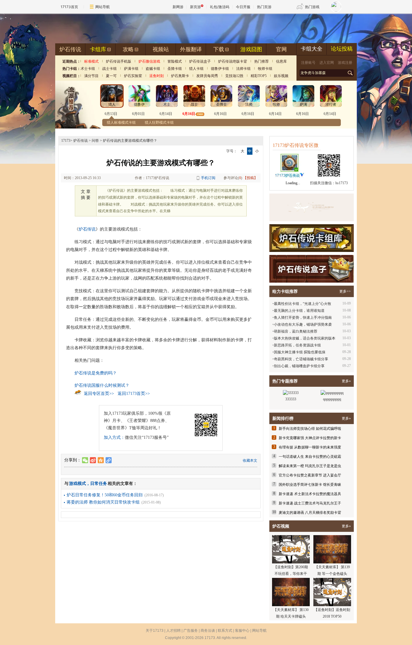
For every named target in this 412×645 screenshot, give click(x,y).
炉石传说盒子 (200, 61)
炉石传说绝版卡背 (232, 61)
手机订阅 (208, 178)
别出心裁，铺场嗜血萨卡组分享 (299, 366)
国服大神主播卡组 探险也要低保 (299, 352)
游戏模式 (77, 483)
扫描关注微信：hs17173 (329, 183)
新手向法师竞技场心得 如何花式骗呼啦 (310, 428)
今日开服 (243, 7)
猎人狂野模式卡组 (159, 122)
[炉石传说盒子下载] (311, 269)
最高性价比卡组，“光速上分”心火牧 (302, 304)
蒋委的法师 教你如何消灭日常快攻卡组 (103, 502)
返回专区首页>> (99, 393)
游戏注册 (345, 62)
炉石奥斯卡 (180, 76)
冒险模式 (174, 61)
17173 (65, 140)
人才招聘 (173, 630)
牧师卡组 (265, 69)
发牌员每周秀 (207, 76)
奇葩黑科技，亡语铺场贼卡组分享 (301, 359)
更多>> (345, 291)
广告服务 (190, 630)
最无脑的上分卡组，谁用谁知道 (299, 311)
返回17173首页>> (134, 393)
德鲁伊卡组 (220, 69)
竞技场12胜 (234, 76)
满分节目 (91, 76)
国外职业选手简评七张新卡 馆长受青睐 (310, 484)
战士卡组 (109, 69)
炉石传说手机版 (118, 61)
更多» (346, 381)
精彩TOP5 (259, 76)
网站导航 (102, 7)
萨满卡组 (131, 69)
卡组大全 (311, 49)
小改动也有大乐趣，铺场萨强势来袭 (303, 324)
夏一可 (111, 76)
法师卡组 (243, 69)
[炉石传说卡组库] (311, 207)
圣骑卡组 (174, 69)
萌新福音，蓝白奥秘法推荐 (295, 331)
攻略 (128, 49)
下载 (218, 49)
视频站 (161, 49)
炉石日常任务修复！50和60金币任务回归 (105, 495)
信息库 (281, 61)
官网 (281, 49)
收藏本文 (250, 460)
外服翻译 (191, 49)
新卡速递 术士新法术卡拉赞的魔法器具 (310, 494)
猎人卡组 (196, 69)
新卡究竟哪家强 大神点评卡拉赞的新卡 (310, 438)
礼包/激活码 (219, 7)
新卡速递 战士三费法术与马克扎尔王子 (310, 503)
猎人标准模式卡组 (121, 122)
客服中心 (242, 630)
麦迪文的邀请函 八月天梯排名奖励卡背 (310, 512)
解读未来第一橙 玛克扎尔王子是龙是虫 (310, 466)
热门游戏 (312, 7)
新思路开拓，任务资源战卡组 (297, 345)
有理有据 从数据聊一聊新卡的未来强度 (310, 447)
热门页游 (264, 7)
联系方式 (225, 630)
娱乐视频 (281, 76)
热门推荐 (261, 61)
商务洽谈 (208, 630)
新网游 (178, 7)
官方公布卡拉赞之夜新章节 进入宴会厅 (310, 475)
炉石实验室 (133, 76)
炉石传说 (70, 49)
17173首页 (69, 7)
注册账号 (308, 62)
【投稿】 (250, 178)
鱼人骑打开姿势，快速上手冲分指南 (303, 317)
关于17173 (154, 630)
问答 (95, 140)
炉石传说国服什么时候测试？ (101, 385)
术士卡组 (88, 69)
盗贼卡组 (153, 69)
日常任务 (98, 483)
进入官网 (326, 62)
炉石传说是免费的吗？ (95, 373)
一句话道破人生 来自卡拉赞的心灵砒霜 (310, 456)
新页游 (195, 7)
